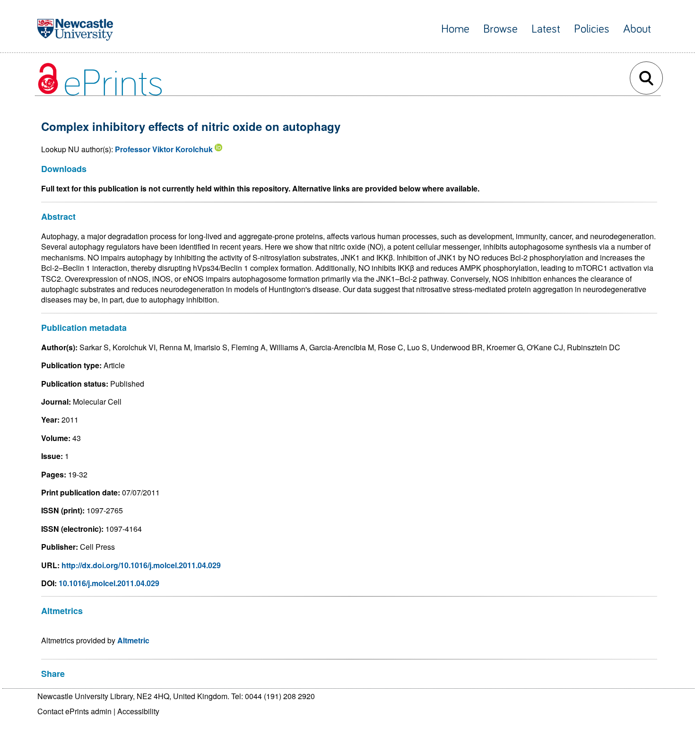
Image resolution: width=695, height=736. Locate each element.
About (637, 29)
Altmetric (133, 640)
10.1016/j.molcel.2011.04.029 (109, 583)
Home (455, 29)
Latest (545, 29)
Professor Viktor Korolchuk (164, 149)
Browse (500, 29)
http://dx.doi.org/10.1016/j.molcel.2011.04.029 (141, 565)
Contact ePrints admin (74, 711)
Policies (591, 29)
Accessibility (138, 711)
